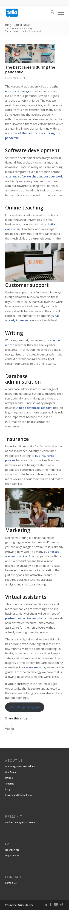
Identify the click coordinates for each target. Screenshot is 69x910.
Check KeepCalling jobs (24, 707)
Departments (12, 855)
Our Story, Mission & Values (20, 766)
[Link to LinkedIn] (45, 904)
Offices (9, 777)
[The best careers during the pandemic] (30, 53)
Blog (25, 78)
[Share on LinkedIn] (13, 729)
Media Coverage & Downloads (21, 822)
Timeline (9, 783)
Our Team (10, 772)
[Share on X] (8, 729)
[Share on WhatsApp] (10, 729)
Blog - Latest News (17, 25)
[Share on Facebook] (6, 729)
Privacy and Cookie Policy (18, 795)
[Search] (50, 12)
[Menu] (59, 12)
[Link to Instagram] (61, 904)
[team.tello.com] (28, 12)
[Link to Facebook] (50, 904)
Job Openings (12, 849)
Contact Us (11, 882)
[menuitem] (50, 12)
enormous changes (18, 91)
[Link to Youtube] (56, 904)
